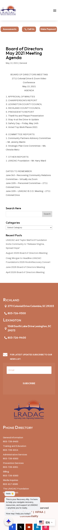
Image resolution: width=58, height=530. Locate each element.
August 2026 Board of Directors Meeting (27, 253)
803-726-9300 (17, 313)
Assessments (9, 29)
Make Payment (48, 29)
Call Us (30, 29)
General (23, 63)
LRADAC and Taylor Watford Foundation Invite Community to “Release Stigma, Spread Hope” (26, 244)
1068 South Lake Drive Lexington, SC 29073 (29, 328)
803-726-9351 (10, 467)
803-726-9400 (17, 337)
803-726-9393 (10, 475)
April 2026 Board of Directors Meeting (25, 272)
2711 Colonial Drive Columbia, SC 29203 (31, 306)
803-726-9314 (10, 450)
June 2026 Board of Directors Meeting (25, 267)
